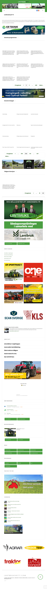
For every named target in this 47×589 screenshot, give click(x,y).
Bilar (31, 463)
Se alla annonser (8, 439)
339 (22, 153)
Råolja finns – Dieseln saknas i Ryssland (13, 510)
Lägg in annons (20, 439)
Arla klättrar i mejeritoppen (12, 344)
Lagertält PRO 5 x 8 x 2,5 (20, 429)
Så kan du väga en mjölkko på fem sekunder (14, 517)
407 (38, 153)
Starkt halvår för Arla (7, 258)
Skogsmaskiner (7, 466)
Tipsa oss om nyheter (8, 243)
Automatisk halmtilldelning (8, 254)
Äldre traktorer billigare (8, 256)
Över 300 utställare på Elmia (11, 507)
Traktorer (7, 463)
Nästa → (41, 85)
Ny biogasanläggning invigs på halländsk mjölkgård (15, 514)
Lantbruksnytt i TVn (21, 243)
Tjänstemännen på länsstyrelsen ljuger (13, 501)
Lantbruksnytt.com (15, 575)
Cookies (5, 580)
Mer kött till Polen (7, 260)
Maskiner (19, 463)
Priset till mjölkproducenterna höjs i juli (13, 520)
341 (30, 153)
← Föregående (17, 85)
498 (36, 85)
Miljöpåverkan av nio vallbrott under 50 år (14, 504)
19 (39, 193)
